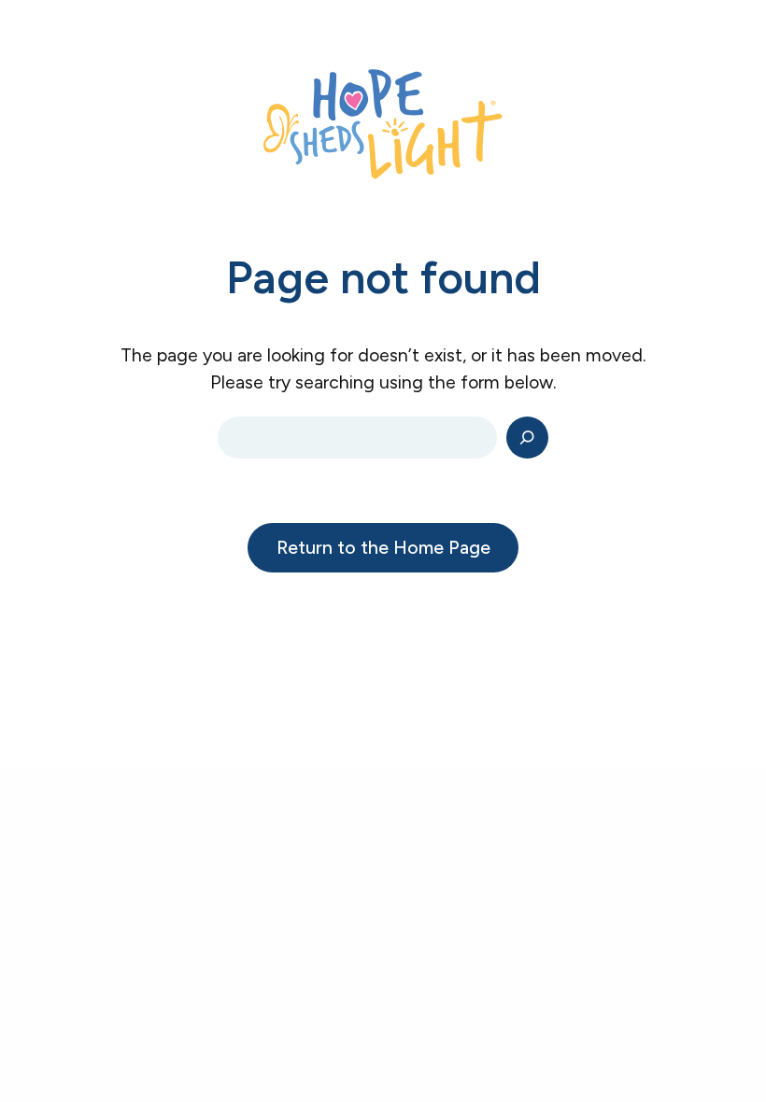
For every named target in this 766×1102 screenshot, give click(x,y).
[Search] (527, 438)
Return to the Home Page (383, 547)
